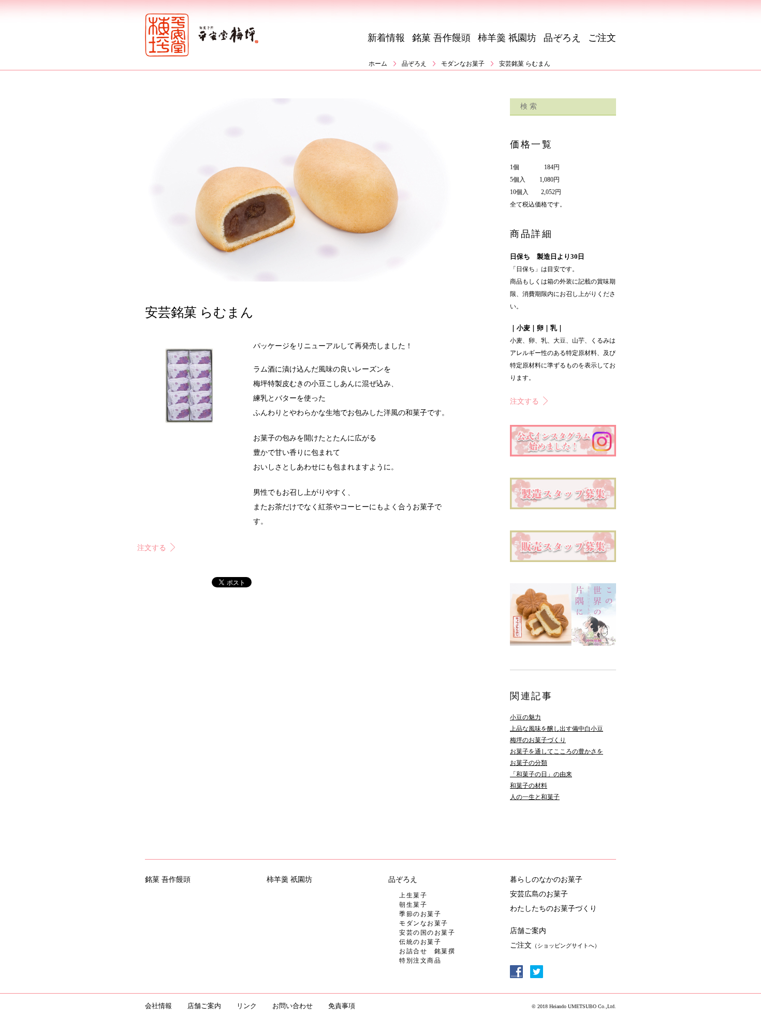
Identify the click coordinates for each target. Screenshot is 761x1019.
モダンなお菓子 (463, 63)
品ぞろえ (562, 38)
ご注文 (602, 38)
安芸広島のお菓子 (539, 894)
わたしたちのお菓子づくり (553, 908)
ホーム (378, 63)
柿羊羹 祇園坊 (507, 38)
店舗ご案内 (528, 931)
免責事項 (341, 1006)
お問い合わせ (292, 1006)
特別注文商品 (420, 960)
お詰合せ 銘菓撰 (427, 951)
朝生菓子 (413, 904)
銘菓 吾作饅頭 (441, 38)
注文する (151, 548)
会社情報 (158, 1006)
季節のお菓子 (420, 914)
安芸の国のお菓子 (427, 932)
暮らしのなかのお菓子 (546, 879)
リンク (247, 1006)
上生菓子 (413, 895)
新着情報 (386, 38)
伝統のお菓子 (420, 942)
